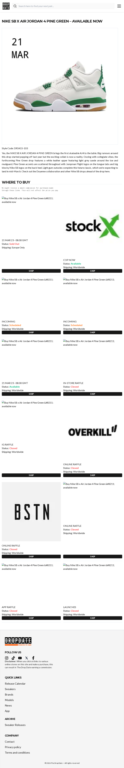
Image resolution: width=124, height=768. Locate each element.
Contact (10, 741)
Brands (9, 694)
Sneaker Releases (15, 725)
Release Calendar (15, 683)
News (8, 705)
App (7, 711)
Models (9, 700)
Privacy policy (13, 747)
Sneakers (10, 689)
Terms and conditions (17, 752)
